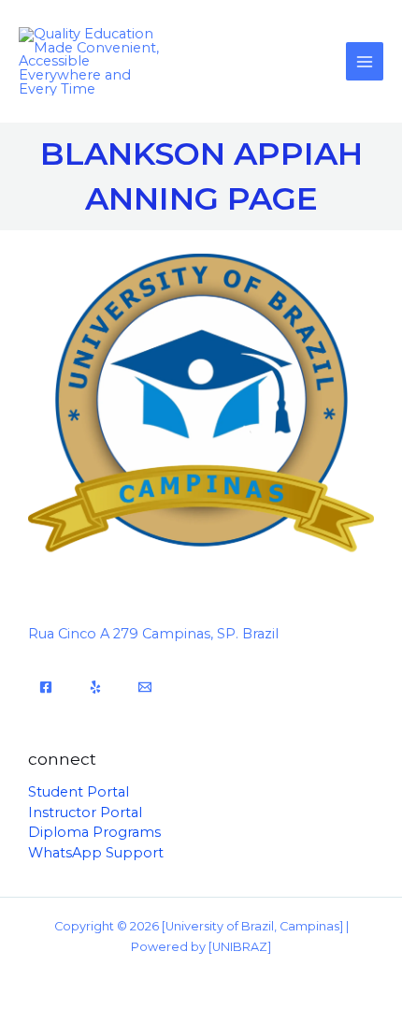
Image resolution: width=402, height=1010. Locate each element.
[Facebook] (46, 687)
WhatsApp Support (96, 852)
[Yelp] (95, 687)
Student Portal (78, 791)
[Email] (145, 687)
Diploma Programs (94, 832)
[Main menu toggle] (364, 61)
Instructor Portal (85, 812)
